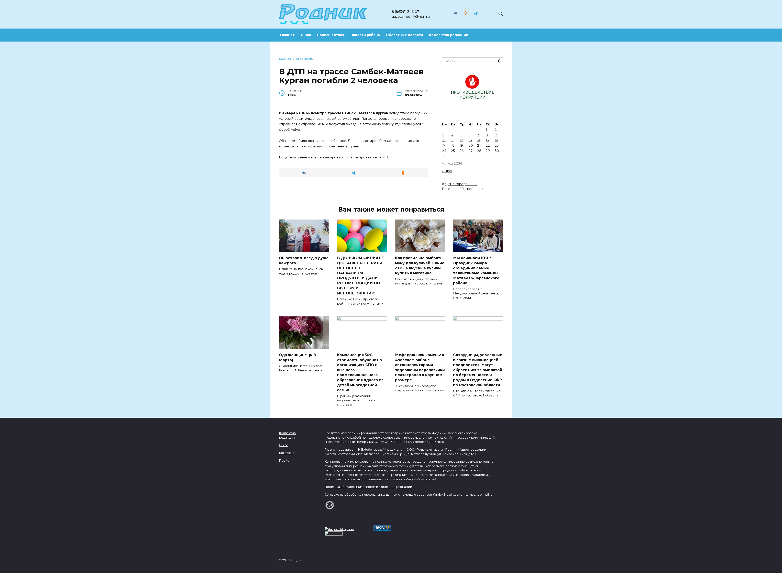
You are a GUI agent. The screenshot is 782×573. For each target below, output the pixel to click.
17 (443, 145)
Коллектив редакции (448, 35)
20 (471, 145)
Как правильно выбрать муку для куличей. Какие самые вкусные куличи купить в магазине (419, 265)
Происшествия (330, 35)
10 (444, 140)
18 (453, 145)
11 (452, 140)
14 (478, 140)
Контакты (286, 453)
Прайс (284, 460)
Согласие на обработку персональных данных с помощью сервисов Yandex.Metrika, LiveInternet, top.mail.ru (408, 494)
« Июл (447, 171)
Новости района (365, 35)
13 (470, 140)
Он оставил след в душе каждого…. (304, 260)
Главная (287, 35)
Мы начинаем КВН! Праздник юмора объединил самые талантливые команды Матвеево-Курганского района (476, 270)
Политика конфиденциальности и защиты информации (368, 487)
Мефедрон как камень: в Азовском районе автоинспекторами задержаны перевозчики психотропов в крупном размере (420, 367)
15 (487, 140)
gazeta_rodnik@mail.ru (411, 17)
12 (461, 140)
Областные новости (404, 35)
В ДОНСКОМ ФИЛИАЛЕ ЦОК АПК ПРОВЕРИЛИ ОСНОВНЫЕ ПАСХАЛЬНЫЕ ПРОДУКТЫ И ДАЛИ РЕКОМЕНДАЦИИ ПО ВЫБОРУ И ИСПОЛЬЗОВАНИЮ (360, 275)
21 (478, 145)
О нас (306, 35)
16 (496, 140)
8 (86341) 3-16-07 (405, 12)
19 (461, 145)
